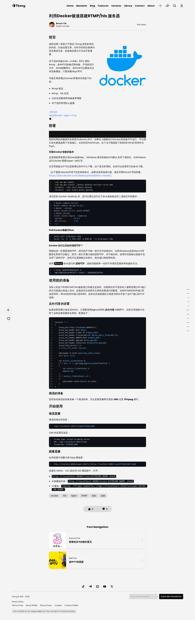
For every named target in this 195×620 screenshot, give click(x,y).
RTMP (84, 495)
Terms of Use (17, 605)
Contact (140, 5)
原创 (94, 495)
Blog (92, 5)
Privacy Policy (18, 601)
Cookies (58, 605)
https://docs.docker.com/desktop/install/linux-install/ (79, 175)
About (151, 5)
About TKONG (31, 605)
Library (128, 5)
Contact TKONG (71, 605)
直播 (103, 495)
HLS (64, 495)
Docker (54, 495)
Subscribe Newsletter (171, 596)
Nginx (74, 495)
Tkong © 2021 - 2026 (21, 596)
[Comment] (8, 318)
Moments (81, 5)
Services (116, 5)
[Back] (8, 310)
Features (103, 5)
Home (70, 5)
